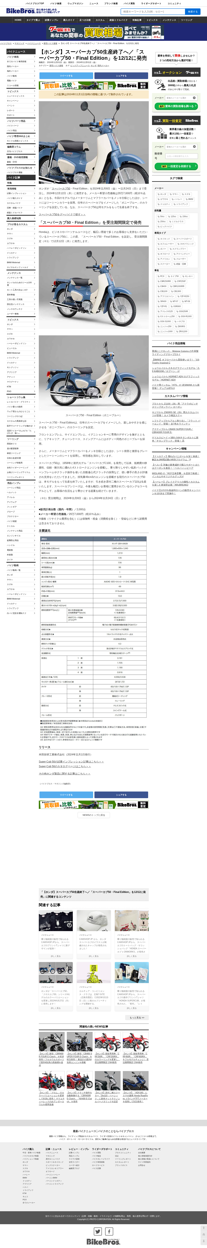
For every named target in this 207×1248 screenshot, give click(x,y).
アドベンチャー (183, 254)
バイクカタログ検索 (31, 1156)
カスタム (100, 20)
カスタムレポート (122, 1162)
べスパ (25, 1187)
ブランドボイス (121, 1165)
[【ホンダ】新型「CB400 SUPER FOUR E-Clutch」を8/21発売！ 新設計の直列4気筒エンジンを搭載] (80, 1041)
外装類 (10, 555)
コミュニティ (174, 3)
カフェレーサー (167, 244)
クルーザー (181, 259)
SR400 (163, 301)
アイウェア (12, 502)
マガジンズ (19, 43)
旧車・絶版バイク (14, 208)
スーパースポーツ (184, 239)
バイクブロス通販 (14, 172)
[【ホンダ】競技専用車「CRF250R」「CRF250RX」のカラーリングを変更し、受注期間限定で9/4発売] (108, 1041)
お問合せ (141, 1165)
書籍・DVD (12, 162)
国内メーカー (13, 66)
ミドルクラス (178, 221)
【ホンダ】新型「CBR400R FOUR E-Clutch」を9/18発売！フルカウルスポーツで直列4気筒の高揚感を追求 (51, 1059)
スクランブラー (179, 249)
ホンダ (10, 229)
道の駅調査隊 (13, 448)
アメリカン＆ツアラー (55, 1168)
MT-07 (175, 301)
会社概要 (141, 1153)
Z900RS (181, 326)
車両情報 (11, 188)
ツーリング (186, 20)
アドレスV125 (166, 311)
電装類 (10, 550)
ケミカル (11, 526)
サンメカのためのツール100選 (19, 283)
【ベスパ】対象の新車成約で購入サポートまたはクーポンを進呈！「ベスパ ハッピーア (176, 466)
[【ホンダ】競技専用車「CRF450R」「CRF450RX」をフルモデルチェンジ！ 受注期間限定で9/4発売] (136, 1041)
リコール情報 (13, 85)
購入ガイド (69, 20)
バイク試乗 (96, 1168)
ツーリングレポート (15, 477)
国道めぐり (12, 444)
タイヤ (10, 559)
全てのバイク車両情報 (16, 61)
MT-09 (187, 301)
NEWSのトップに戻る (94, 815)
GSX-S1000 (165, 321)
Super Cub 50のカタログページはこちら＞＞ (65, 766)
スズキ (10, 238)
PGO (9, 391)
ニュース (93, 3)
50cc (162, 216)
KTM (9, 387)
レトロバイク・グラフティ (18, 402)
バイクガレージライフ (101, 1159)
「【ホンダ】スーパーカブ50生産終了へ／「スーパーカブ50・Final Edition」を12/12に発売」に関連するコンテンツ (93, 894)
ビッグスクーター (53, 1165)
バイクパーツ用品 (16, 121)
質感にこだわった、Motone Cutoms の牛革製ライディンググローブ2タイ (175, 353)
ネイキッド (165, 239)
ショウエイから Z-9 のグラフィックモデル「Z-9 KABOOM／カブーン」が (176, 370)
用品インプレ (14, 483)
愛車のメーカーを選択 (176, 98)
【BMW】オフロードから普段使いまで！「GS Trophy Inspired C (175, 361)
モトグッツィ (13, 367)
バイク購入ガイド (14, 198)
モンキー (189, 276)
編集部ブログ (74, 1168)
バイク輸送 (96, 1156)
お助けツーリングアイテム (18, 472)
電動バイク (12, 81)
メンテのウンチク (14, 309)
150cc (185, 216)
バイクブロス (6, 43)
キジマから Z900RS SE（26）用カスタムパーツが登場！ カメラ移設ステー (175, 414)
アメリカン (165, 259)
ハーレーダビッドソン (16, 248)
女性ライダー (74, 1162)
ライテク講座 (74, 1159)
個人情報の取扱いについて (148, 1159)
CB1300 (177, 291)
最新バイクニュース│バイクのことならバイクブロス (103, 1131)
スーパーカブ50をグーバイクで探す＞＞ (62, 214)
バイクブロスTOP (35, 3)
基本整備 (11, 295)
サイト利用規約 (144, 1162)
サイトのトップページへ (204, 1235)
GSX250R (183, 311)
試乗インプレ (52, 20)
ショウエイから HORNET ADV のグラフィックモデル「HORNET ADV (176, 378)
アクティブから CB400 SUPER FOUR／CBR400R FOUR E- (172, 431)
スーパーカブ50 (61, 188)
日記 (117, 1156)
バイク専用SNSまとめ (18, 136)
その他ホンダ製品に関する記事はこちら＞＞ (65, 773)
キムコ (25, 1196)
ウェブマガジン (75, 3)
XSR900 (177, 306)
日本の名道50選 (14, 458)
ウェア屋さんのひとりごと (18, 411)
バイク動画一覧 (14, 570)
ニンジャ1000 (166, 331)
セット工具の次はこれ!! (17, 290)
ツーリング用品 (14, 488)
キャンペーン (13, 101)
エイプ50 (175, 276)
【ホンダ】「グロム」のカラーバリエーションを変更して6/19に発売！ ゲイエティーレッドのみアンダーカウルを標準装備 (52, 1098)
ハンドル (11, 545)
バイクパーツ (13, 126)
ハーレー (178, 199)
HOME (18, 20)
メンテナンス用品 (14, 531)
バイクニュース (34, 43)
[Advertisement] (94, 854)
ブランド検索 (111, 3)
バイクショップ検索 (31, 1159)
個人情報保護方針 (145, 1156)
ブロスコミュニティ (123, 1153)
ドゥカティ (12, 253)
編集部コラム (14, 146)
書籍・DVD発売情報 (17, 157)
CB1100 (163, 291)
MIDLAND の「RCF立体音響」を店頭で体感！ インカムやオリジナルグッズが (175, 475)
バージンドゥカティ (54, 1181)
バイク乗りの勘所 (14, 407)
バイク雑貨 (12, 521)
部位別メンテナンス (15, 304)
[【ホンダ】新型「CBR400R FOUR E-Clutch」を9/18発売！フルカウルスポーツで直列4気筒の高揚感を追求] (52, 1041)
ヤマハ (10, 234)
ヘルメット (12, 492)
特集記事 (137, 20)
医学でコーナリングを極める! (20, 426)
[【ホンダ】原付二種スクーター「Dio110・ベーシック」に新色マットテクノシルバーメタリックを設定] (108, 1080)
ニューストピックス (15, 96)
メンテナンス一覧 (14, 278)
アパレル (11, 497)
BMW (190, 199)
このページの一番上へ (204, 1228)
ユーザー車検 (13, 314)
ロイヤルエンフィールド (17, 267)
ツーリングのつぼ (14, 416)
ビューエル (12, 348)
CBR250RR (165, 281)
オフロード (165, 254)
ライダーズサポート (151, 3)
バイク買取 (129, 3)
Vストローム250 (167, 316)
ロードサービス (98, 1165)
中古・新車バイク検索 (31, 1153)
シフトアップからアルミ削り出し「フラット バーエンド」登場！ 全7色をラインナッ (176, 422)
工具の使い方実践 (14, 299)
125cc (173, 216)
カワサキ (11, 243)
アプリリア (12, 372)
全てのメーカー (29, 1203)
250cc (163, 221)
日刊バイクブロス (14, 151)
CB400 (163, 286)
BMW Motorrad (13, 262)
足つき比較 (85, 20)
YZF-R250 (184, 296)
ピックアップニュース (80, 65)
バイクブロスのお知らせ (19, 167)
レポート (11, 110)
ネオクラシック (187, 244)
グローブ (11, 512)
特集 (9, 183)
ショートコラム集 (16, 397)
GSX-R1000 (186, 316)
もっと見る (135, 1017)
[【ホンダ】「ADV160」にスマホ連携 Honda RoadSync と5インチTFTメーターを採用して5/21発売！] (136, 1080)
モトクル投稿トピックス (17, 141)
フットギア (12, 507)
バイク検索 (56, 3)
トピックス (152, 20)
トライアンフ (13, 257)
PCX (162, 276)
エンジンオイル (14, 536)
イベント (11, 105)
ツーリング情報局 (14, 463)
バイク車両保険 (98, 1162)
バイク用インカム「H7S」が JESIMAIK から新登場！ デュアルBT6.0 (176, 386)
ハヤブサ (181, 321)
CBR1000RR (178, 286)
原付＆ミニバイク (53, 1159)
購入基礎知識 (14, 218)
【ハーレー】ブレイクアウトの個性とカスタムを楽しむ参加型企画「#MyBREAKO (176, 483)
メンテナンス (169, 20)
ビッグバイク (166, 226)
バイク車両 (13, 57)
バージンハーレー (53, 1175)
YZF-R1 (163, 306)
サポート (11, 115)
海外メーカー (13, 71)
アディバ (11, 377)
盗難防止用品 (13, 540)
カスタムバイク (14, 203)
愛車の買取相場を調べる (177, 106)
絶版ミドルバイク (119, 20)
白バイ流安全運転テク (16, 613)
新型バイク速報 (50, 43)
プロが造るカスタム (17, 224)
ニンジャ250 (165, 326)
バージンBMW (51, 1178)
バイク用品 (12, 130)
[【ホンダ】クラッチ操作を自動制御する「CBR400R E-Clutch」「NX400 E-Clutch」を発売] (80, 1080)
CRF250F (181, 281)
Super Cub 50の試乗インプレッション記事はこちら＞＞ (71, 761)
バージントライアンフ (55, 1184)
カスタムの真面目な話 (16, 421)
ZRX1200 (183, 331)
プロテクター (13, 516)
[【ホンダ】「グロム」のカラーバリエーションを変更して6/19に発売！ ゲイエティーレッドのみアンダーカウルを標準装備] (52, 1080)
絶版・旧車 (181, 264)
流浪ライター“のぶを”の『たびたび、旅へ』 (19, 432)
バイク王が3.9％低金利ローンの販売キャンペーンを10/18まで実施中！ (176, 492)
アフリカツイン (167, 296)
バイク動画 (12, 76)
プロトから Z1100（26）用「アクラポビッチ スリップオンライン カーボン (175, 405)
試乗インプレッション (16, 193)
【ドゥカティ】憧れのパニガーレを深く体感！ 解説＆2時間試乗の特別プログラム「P (176, 458)
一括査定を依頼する (176, 166)
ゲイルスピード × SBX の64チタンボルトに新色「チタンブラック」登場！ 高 (175, 439)
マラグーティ (13, 382)
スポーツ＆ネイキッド (55, 1162)
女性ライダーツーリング (17, 468)
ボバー (163, 249)
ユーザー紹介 (74, 1165)
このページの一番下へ (204, 1242)
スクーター (165, 264)
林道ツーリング (14, 453)
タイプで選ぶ (33, 20)
